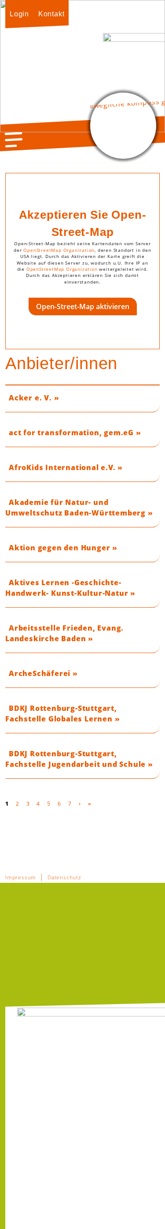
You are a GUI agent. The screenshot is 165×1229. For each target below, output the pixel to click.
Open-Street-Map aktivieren (82, 306)
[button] (13, 139)
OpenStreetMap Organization (59, 250)
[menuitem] (19, 14)
